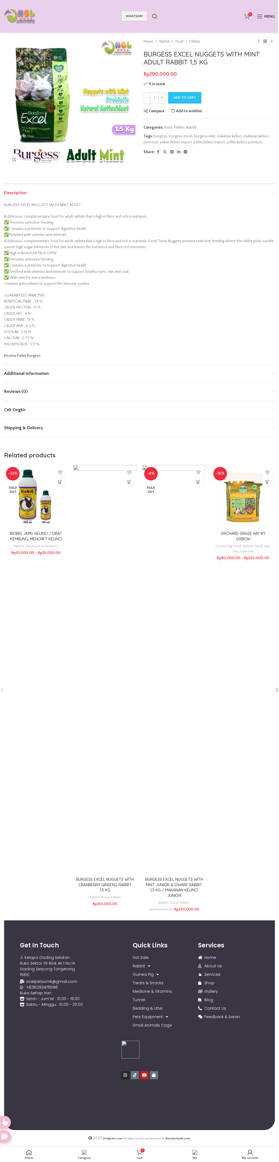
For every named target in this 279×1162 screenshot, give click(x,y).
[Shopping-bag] (154, 1075)
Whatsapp (134, 16)
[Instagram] (125, 1075)
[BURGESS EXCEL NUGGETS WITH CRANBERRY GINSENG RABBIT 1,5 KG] (105, 670)
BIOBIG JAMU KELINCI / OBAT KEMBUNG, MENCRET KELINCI (36, 536)
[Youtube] (144, 1075)
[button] (129, 482)
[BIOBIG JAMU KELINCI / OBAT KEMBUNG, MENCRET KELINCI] (36, 497)
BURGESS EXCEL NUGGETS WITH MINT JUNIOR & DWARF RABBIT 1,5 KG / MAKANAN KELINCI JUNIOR (174, 887)
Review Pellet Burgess (22, 356)
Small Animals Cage (152, 1025)
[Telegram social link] (185, 152)
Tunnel (139, 1000)
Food (179, 41)
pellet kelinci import (209, 142)
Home (148, 41)
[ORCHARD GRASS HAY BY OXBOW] (243, 497)
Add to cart (185, 97)
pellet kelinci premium (244, 142)
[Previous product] (258, 41)
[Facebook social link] (158, 152)
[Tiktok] (135, 1075)
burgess (160, 136)
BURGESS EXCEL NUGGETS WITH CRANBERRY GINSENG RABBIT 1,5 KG (105, 885)
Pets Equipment (148, 1016)
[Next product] (271, 41)
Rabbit (164, 41)
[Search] (154, 16)
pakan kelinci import (176, 142)
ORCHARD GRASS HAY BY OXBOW (243, 536)
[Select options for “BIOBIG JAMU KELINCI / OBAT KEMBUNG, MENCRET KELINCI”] (60, 482)
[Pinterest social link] (171, 152)
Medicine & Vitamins (42, 546)
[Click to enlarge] (14, 159)
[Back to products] (265, 41)
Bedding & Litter (148, 1008)
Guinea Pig (224, 546)
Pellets (194, 41)
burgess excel (180, 136)
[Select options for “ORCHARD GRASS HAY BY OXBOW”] (267, 482)
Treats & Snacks (148, 983)
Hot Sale (140, 957)
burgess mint (204, 136)
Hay (267, 546)
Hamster (247, 551)
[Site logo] (19, 16)
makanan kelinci (229, 136)
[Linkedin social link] (178, 152)
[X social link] (164, 152)
